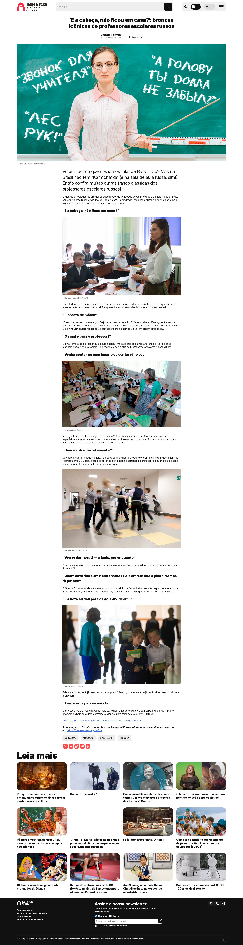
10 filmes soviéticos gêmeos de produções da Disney (38, 886)
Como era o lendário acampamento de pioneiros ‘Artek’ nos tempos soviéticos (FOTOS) (199, 843)
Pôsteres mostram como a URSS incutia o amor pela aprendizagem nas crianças (39, 843)
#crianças (70, 738)
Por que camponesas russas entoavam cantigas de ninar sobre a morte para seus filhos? (41, 797)
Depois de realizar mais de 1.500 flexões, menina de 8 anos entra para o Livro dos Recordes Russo (94, 888)
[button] (162, 5)
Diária (116, 916)
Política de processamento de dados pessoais (32, 915)
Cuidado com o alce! (83, 794)
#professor (106, 738)
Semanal (103, 916)
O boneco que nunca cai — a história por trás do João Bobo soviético (200, 795)
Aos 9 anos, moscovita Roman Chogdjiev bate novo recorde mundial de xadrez (143, 888)
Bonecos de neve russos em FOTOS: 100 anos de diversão (200, 886)
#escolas (88, 738)
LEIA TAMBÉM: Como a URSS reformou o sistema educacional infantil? (102, 720)
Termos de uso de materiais (31, 919)
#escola (124, 738)
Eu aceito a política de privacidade (112, 926)
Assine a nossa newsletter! (121, 903)
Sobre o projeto (24, 910)
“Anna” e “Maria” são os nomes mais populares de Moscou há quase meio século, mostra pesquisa (94, 843)
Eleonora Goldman (111, 34)
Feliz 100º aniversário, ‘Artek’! (143, 839)
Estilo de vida (135, 37)
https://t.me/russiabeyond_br (84, 730)
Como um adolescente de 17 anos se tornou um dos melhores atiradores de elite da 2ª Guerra (147, 797)
